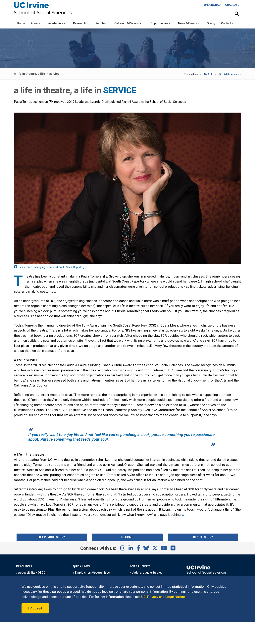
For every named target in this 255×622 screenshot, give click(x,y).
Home (21, 23)
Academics (56, 23)
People (100, 23)
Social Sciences (228, 74)
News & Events (187, 23)
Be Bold (208, 74)
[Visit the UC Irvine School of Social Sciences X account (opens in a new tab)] (155, 548)
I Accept (35, 608)
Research (79, 23)
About (35, 23)
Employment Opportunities (92, 572)
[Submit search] (236, 13)
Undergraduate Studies (146, 572)
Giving (211, 23)
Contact (226, 23)
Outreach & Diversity (127, 23)
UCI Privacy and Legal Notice (163, 597)
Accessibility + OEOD (31, 572)
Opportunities (160, 23)
